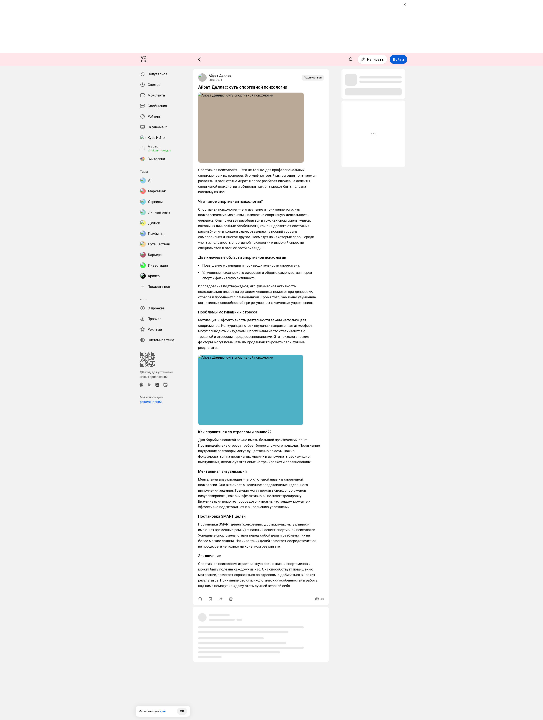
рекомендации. (151, 402)
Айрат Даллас (220, 76)
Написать (375, 59)
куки (163, 711)
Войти (398, 59)
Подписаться (313, 77)
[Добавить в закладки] (210, 599)
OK (182, 711)
